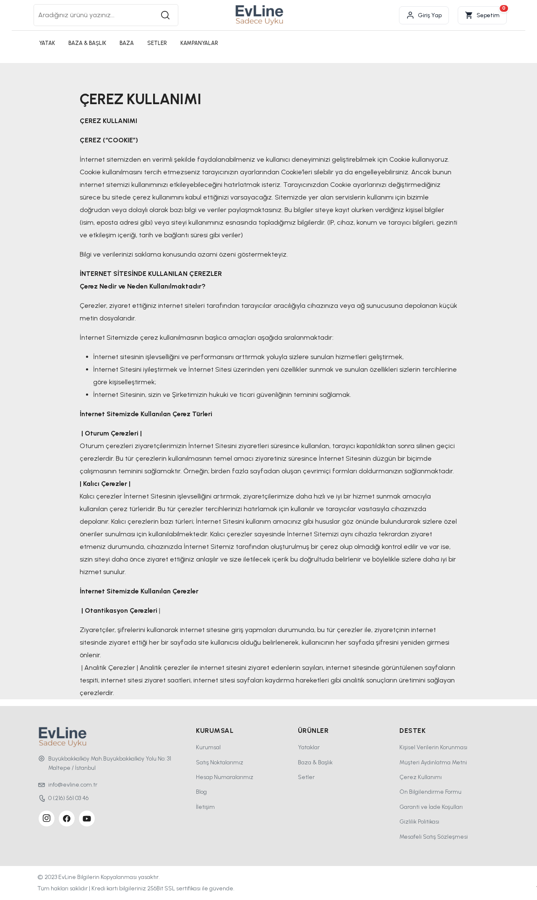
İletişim (205, 807)
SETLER (157, 43)
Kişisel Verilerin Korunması (433, 747)
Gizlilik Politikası (419, 821)
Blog (201, 791)
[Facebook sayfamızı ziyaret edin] (66, 818)
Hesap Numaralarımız (224, 777)
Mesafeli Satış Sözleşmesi (433, 836)
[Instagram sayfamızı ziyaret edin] (46, 818)
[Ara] (165, 15)
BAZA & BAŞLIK (87, 43)
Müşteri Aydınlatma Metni (433, 762)
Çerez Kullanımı (420, 777)
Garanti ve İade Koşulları (431, 807)
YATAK (47, 43)
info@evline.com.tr (72, 784)
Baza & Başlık (315, 762)
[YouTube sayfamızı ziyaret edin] (86, 818)
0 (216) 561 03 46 (68, 798)
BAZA (127, 43)
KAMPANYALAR (199, 43)
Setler (306, 777)
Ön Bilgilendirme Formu (430, 791)
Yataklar (309, 747)
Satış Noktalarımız (219, 762)
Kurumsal (208, 747)
